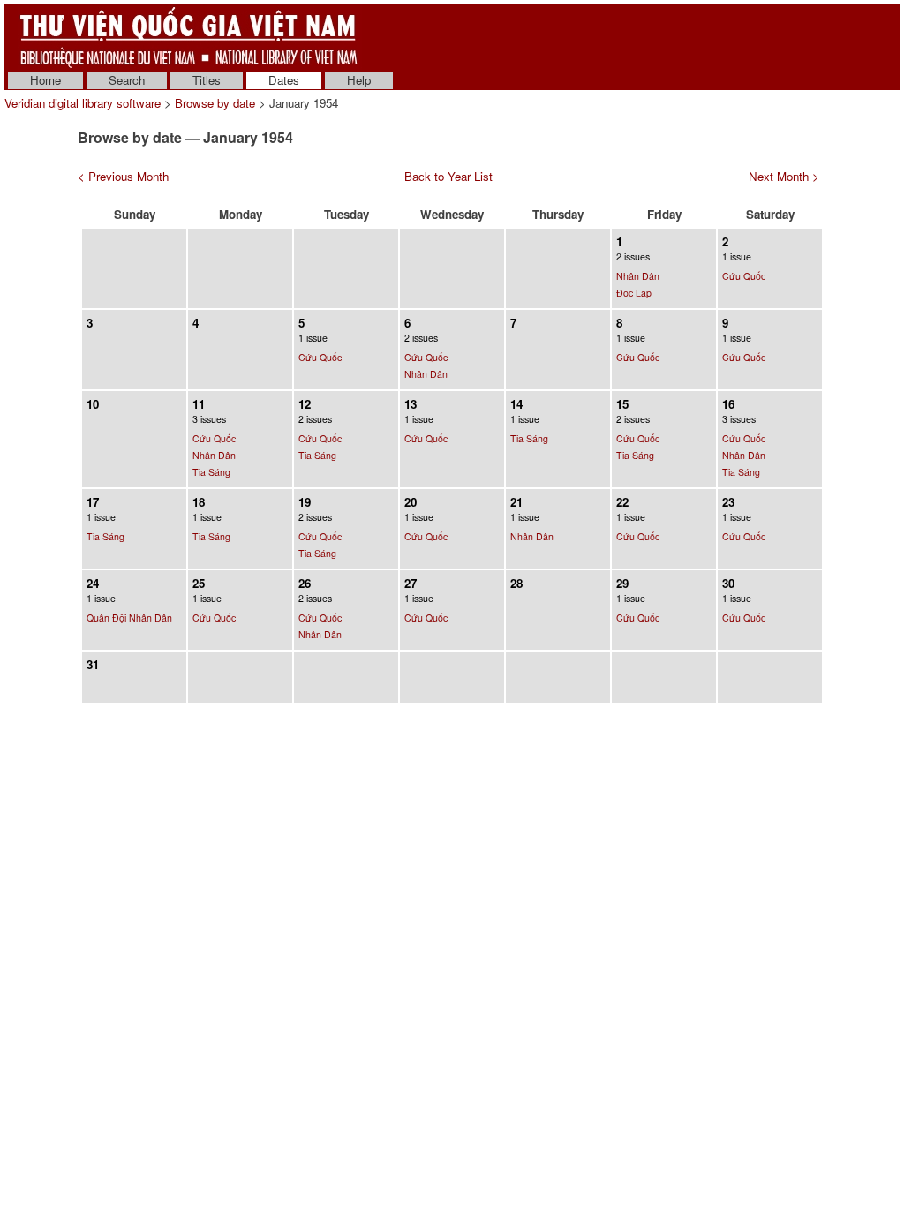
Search (127, 80)
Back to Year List (448, 176)
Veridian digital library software (82, 102)
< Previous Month (123, 176)
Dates (283, 80)
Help (359, 80)
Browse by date (215, 102)
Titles (206, 80)
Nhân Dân (637, 276)
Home (45, 80)
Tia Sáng (211, 472)
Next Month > (784, 176)
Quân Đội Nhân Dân (129, 617)
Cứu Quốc (743, 276)
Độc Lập (634, 292)
